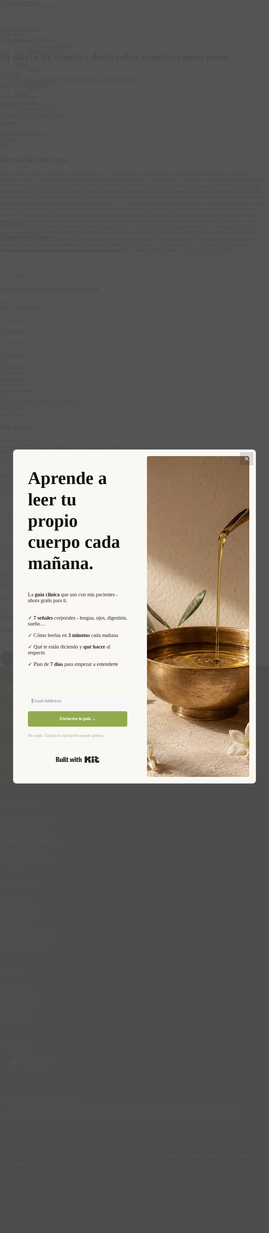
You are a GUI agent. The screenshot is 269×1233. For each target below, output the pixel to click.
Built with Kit (77, 759)
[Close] (246, 458)
